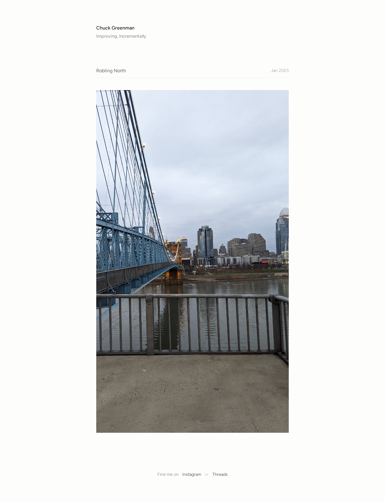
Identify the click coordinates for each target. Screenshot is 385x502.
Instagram (191, 474)
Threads (220, 474)
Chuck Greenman (115, 28)
